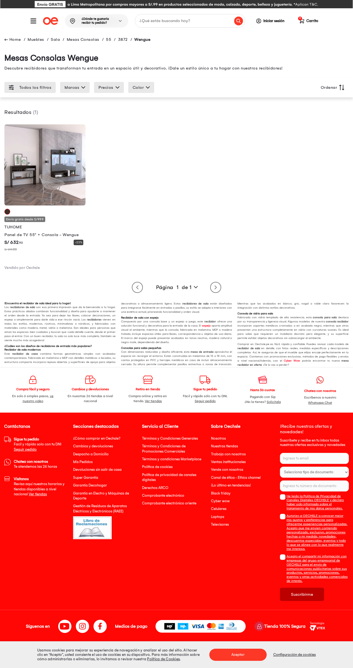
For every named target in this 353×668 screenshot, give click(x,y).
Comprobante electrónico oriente (169, 503)
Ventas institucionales (228, 462)
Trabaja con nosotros (228, 454)
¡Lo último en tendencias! (231, 485)
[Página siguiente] (215, 287)
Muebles (36, 39)
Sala (55, 39)
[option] (176, 4)
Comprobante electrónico (163, 495)
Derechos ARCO (155, 488)
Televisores (220, 524)
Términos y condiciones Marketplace (171, 459)
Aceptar (238, 655)
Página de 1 (174, 287)
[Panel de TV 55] (44, 204)
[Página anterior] (137, 287)
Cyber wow (220, 501)
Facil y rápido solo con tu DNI (37, 444)
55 (108, 39)
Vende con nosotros (227, 469)
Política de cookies (157, 467)
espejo (206, 325)
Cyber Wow (292, 360)
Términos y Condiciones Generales (170, 438)
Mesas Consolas (83, 39)
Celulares (218, 509)
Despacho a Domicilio (91, 454)
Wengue (142, 39)
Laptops (217, 517)
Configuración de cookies (294, 655)
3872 (123, 39)
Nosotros (218, 438)
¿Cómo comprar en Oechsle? (97, 438)
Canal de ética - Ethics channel (236, 477)
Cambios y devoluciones (93, 446)
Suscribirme (302, 594)
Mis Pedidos (83, 462)
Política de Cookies (163, 659)
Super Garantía (85, 477)
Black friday (221, 493)
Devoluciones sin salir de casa (97, 469)
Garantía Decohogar (90, 485)
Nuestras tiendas (224, 446)
